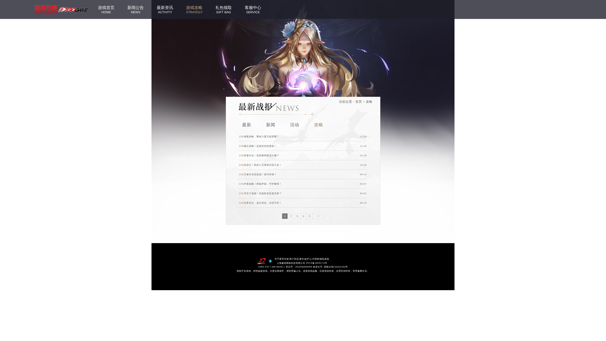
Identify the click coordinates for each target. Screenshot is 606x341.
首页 (358, 101)
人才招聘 (314, 259)
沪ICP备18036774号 (316, 263)
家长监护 (304, 259)
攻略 (318, 124)
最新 (246, 124)
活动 (294, 124)
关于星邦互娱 (282, 259)
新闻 (270, 124)
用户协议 (294, 259)
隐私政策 (324, 259)
